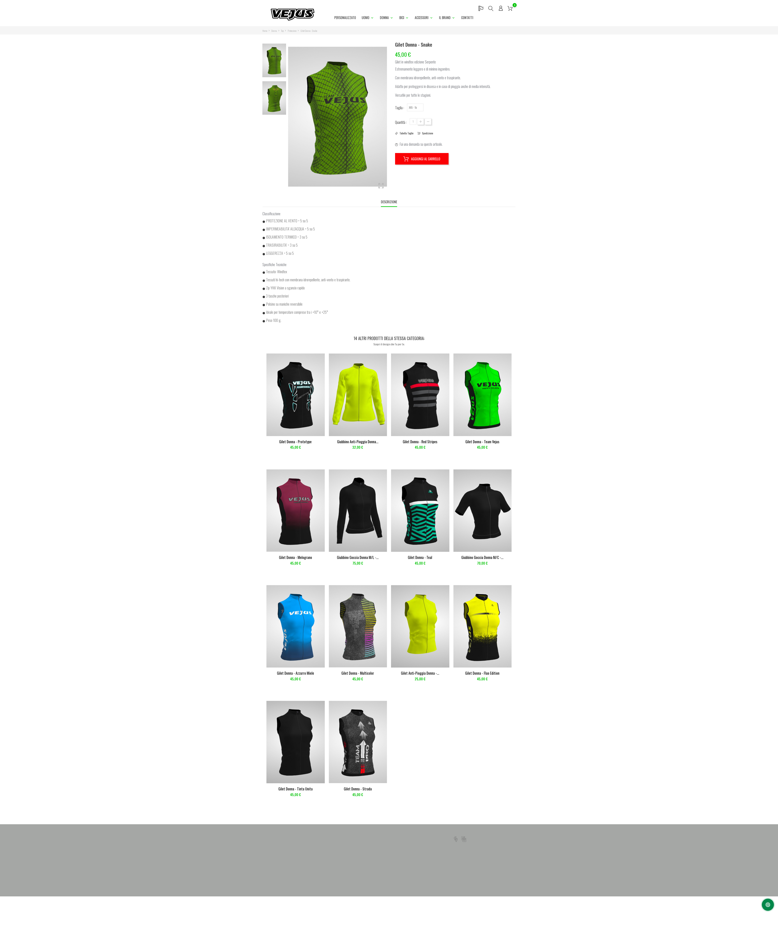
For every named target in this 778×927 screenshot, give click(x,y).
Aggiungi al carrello (425, 158)
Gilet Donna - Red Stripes (420, 441)
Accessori (422, 17)
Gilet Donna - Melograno (295, 557)
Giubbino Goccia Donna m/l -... (358, 557)
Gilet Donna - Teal (420, 557)
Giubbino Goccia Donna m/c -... (482, 557)
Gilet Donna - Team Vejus (482, 441)
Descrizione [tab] (389, 201)
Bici (402, 17)
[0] (510, 8)
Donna (385, 17)
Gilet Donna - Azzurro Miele (295, 673)
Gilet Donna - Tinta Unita (295, 788)
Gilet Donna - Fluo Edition (482, 673)
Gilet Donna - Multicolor (357, 673)
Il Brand (445, 17)
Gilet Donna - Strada (358, 788)
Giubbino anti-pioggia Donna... (357, 441)
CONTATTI (467, 17)
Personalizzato (345, 17)
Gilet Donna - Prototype (295, 441)
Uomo (366, 17)
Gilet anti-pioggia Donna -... (420, 673)
